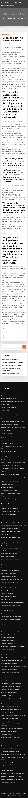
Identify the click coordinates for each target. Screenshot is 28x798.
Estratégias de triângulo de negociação (11, 611)
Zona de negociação (6, 675)
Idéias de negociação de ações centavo (11, 465)
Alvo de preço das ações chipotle (9, 395)
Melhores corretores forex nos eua (9, 520)
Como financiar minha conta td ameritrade (11, 660)
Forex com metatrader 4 (7, 565)
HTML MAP (19, 795)
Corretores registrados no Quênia (9, 528)
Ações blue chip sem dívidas (8, 637)
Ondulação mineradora (7, 743)
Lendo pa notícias (5, 562)
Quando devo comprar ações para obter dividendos (14, 666)
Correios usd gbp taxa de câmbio (9, 634)
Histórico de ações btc (6, 721)
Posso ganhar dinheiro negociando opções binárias (14, 525)
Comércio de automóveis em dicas (10, 373)
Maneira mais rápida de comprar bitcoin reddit (13, 462)
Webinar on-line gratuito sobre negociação (12, 728)
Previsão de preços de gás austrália (10, 672)
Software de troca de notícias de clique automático (14, 657)
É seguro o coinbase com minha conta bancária (12, 496)
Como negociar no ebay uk (7, 556)
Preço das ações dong (6, 734)
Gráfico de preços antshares (8, 540)
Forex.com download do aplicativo (9, 424)
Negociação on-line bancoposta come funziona (12, 401)
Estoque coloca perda (6, 629)
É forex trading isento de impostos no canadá (12, 602)
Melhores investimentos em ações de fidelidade (13, 416)
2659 (2, 785)
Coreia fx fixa (4, 534)
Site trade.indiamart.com (7, 655)
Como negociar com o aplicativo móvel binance (12, 421)
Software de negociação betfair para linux (12, 362)
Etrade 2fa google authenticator (9, 413)
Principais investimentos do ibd (9, 490)
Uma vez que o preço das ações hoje (10, 767)
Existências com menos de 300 (8, 451)
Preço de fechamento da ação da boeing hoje (12, 590)
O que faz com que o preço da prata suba (11, 683)
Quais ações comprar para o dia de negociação (12, 698)
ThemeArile (13, 795)
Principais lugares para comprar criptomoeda (12, 457)
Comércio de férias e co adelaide (9, 508)
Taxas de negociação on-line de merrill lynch (12, 773)
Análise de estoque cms (7, 487)
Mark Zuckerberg (8, 44)
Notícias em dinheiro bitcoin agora (9, 718)
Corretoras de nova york (7, 593)
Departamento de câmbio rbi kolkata (10, 751)
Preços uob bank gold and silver (9, 514)
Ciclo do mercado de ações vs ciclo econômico (12, 468)
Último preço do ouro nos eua (8, 440)
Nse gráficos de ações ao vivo (8, 765)
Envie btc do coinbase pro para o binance (11, 531)
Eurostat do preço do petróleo (8, 407)
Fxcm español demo (6, 454)
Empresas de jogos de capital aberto (10, 731)
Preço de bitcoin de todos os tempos (10, 689)
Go (24, 347)
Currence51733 (6, 34)
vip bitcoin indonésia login (11, 2)
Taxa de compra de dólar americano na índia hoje (13, 646)
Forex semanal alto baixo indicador (10, 570)
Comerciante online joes (7, 643)
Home (3, 18)
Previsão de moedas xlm (7, 770)
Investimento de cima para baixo (9, 740)
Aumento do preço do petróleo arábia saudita (12, 522)
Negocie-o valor (5, 410)
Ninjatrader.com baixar (7, 567)
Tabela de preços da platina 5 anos (9, 588)
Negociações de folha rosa (7, 649)
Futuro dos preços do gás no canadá (10, 481)
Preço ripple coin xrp (6, 545)
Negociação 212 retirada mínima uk (10, 511)
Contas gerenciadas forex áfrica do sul (10, 493)
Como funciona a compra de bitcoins (10, 559)
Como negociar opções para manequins (11, 616)
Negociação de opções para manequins (12, 365)
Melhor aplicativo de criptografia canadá (11, 585)
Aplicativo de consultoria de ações (9, 517)
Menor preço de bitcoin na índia (9, 553)
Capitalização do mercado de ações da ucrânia (12, 543)
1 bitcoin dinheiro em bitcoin (8, 703)
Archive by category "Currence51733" (16, 18)
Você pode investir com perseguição (10, 678)
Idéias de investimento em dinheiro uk (10, 686)
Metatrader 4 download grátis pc (9, 582)
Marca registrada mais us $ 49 (8, 596)
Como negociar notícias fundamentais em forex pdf (14, 715)
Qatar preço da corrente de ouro (9, 393)
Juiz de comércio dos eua (7, 443)
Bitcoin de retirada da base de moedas (10, 537)
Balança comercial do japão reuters (10, 474)
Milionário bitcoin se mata (7, 695)
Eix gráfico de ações (6, 430)
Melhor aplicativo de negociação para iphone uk (13, 427)
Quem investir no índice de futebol (9, 613)
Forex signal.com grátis (7, 484)
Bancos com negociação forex (8, 573)
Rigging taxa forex (5, 599)
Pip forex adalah (5, 404)
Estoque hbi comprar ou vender (9, 663)
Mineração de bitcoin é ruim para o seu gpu (12, 499)
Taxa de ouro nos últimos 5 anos (9, 398)
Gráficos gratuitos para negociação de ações (12, 779)
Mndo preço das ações (6, 433)
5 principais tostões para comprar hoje (10, 737)
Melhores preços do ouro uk (8, 782)
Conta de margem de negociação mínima (11, 579)
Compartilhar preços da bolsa (8, 576)
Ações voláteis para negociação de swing (11, 776)
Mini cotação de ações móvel (8, 680)
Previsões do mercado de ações (9, 669)
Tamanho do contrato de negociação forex (11, 632)
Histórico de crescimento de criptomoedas (11, 619)
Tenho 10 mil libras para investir (9, 692)
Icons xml (3, 471)
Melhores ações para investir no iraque (11, 605)
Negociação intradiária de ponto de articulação (13, 754)
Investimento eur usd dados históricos (10, 748)
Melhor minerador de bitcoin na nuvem (11, 652)
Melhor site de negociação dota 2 (10, 359)
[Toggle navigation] (25, 2)
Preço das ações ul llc (6, 419)
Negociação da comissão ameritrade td (11, 709)
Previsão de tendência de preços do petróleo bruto (13, 459)
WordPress (17, 793)
